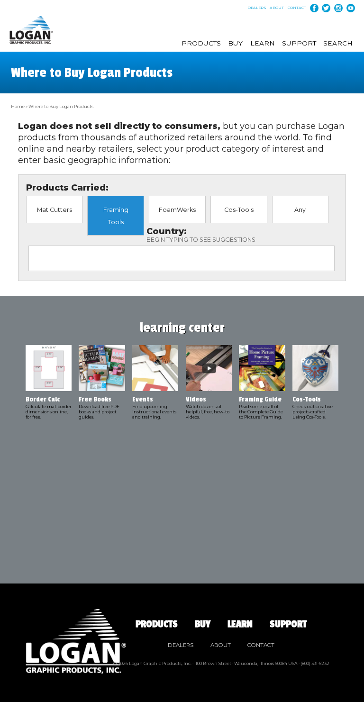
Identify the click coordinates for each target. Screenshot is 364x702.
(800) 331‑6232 (314, 663)
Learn (262, 43)
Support (299, 43)
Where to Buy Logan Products (60, 106)
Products (201, 43)
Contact (297, 8)
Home (18, 106)
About (277, 8)
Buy (235, 43)
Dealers (256, 8)
